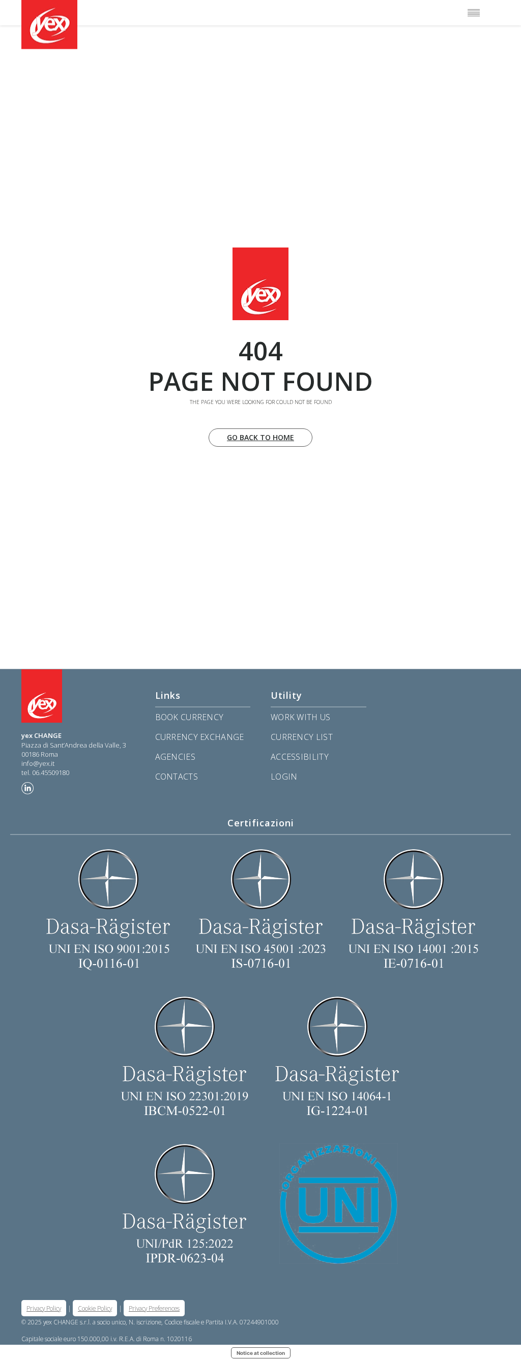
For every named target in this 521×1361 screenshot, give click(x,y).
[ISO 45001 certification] (260, 908)
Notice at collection (261, 1353)
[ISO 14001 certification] (413, 908)
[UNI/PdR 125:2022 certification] (260, 1203)
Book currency (189, 717)
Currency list (302, 737)
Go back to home (260, 437)
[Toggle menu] (473, 12)
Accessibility (300, 756)
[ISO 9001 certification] (108, 908)
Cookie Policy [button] (95, 1308)
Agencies (175, 756)
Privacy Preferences (154, 1308)
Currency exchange (199, 737)
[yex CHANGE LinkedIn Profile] (27, 787)
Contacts (176, 776)
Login (284, 776)
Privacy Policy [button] (43, 1308)
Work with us (301, 717)
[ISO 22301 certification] (184, 1055)
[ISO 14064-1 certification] (337, 1055)
